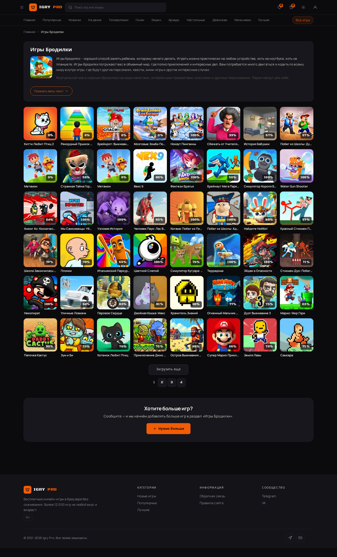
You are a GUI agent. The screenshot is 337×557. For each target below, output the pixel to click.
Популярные (52, 20)
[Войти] (315, 7)
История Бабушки (257, 144)
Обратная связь (212, 496)
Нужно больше (171, 429)
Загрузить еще (168, 369)
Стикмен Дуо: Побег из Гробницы (296, 271)
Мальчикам (243, 20)
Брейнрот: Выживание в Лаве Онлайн (113, 144)
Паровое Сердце (109, 313)
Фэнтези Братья (182, 186)
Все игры (303, 20)
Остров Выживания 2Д (187, 355)
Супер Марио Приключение (223, 355)
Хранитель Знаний (184, 313)
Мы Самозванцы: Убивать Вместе (77, 229)
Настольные (196, 20)
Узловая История (109, 229)
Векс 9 (138, 186)
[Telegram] (290, 538)
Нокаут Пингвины (183, 144)
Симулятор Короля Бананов (260, 186)
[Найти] (70, 7)
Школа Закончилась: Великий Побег (40, 271)
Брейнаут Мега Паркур (223, 186)
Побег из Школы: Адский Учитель (223, 229)
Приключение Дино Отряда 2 (150, 355)
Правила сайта (212, 503)
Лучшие (264, 20)
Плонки (66, 271)
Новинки (75, 20)
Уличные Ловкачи (73, 313)
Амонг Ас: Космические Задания (40, 229)
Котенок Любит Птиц (112, 355)
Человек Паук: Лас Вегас (150, 229)
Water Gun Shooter (294, 186)
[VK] (300, 538)
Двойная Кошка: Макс (149, 313)
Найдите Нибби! (256, 229)
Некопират (32, 313)
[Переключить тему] (303, 7)
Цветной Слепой (146, 271)
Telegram (269, 496)
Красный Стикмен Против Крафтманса (296, 229)
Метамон (30, 186)
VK (264, 503)
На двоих (95, 20)
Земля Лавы (252, 355)
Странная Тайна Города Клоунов (77, 186)
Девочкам (220, 20)
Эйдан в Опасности (258, 271)
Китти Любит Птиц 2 (39, 144)
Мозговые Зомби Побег (150, 144)
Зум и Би (67, 355)
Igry (50, 7)
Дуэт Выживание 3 (257, 313)
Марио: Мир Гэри (292, 313)
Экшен (156, 20)
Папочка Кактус (35, 355)
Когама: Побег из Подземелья (187, 229)
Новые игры (146, 496)
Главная (29, 20)
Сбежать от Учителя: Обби (223, 144)
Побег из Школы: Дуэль (296, 144)
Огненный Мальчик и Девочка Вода (223, 313)
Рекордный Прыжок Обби (77, 144)
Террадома (215, 271)
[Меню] (21, 7)
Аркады (174, 20)
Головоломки (118, 20)
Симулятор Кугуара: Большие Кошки (187, 271)
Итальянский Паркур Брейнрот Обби (113, 271)
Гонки (140, 20)
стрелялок (103, 83)
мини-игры (154, 70)
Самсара (286, 355)
